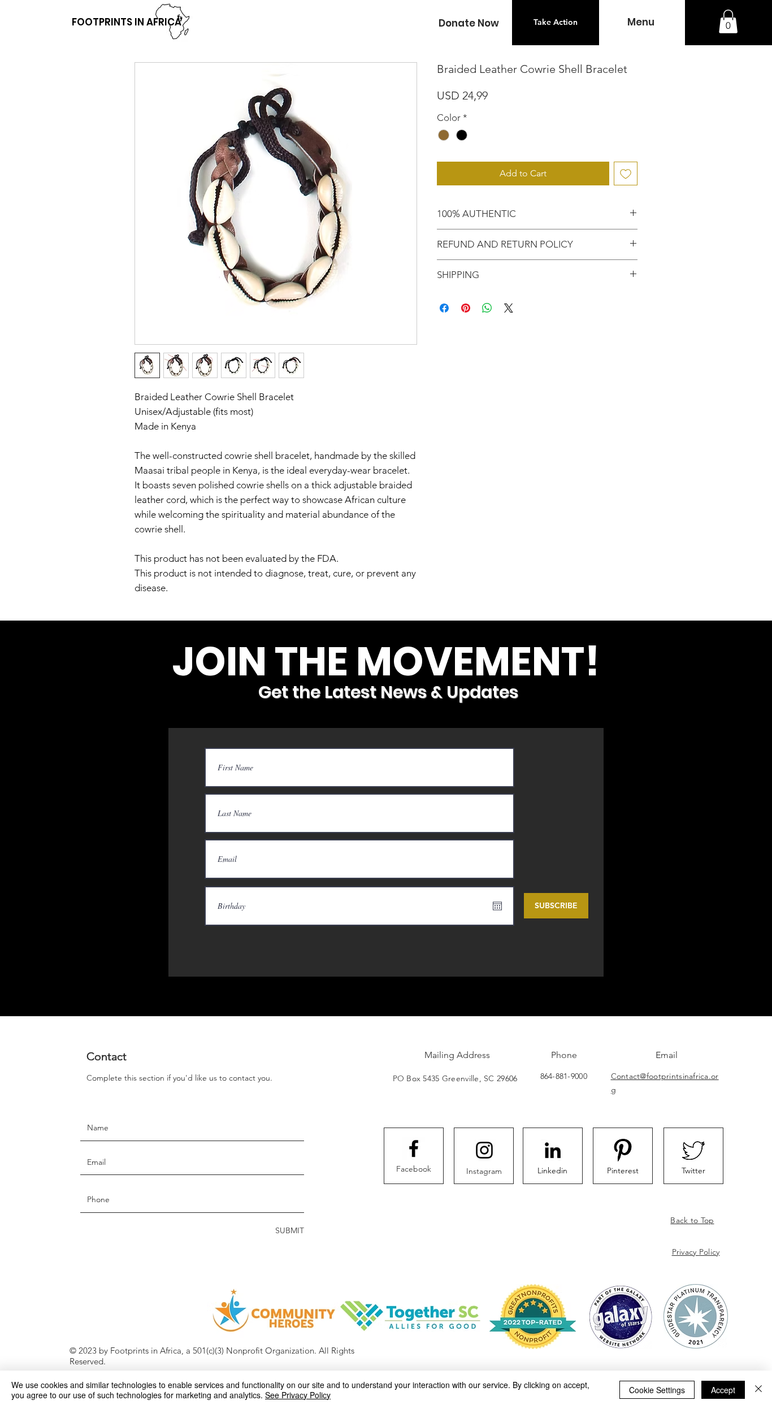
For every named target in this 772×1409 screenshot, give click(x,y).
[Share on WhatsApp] (487, 308)
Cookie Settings (657, 1389)
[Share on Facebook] (444, 308)
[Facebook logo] (413, 1148)
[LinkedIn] (552, 1150)
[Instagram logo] (484, 1150)
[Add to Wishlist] (625, 173)
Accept (723, 1389)
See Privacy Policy (298, 1395)
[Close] (758, 1390)
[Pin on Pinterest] (465, 308)
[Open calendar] (497, 906)
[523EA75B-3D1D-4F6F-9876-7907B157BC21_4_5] (693, 1150)
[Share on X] (508, 308)
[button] (468, 23)
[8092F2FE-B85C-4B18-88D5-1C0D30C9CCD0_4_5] (622, 1150)
